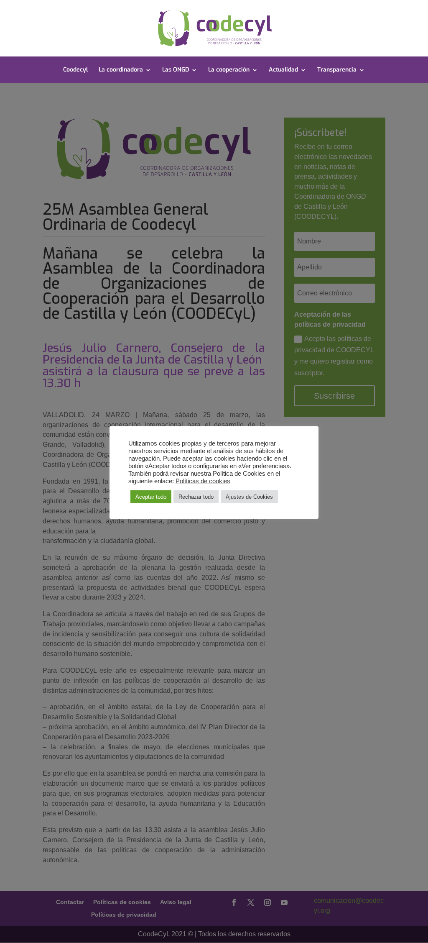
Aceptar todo (150, 497)
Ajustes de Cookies (249, 497)
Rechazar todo (196, 497)
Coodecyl (75, 70)
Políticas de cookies (203, 481)
